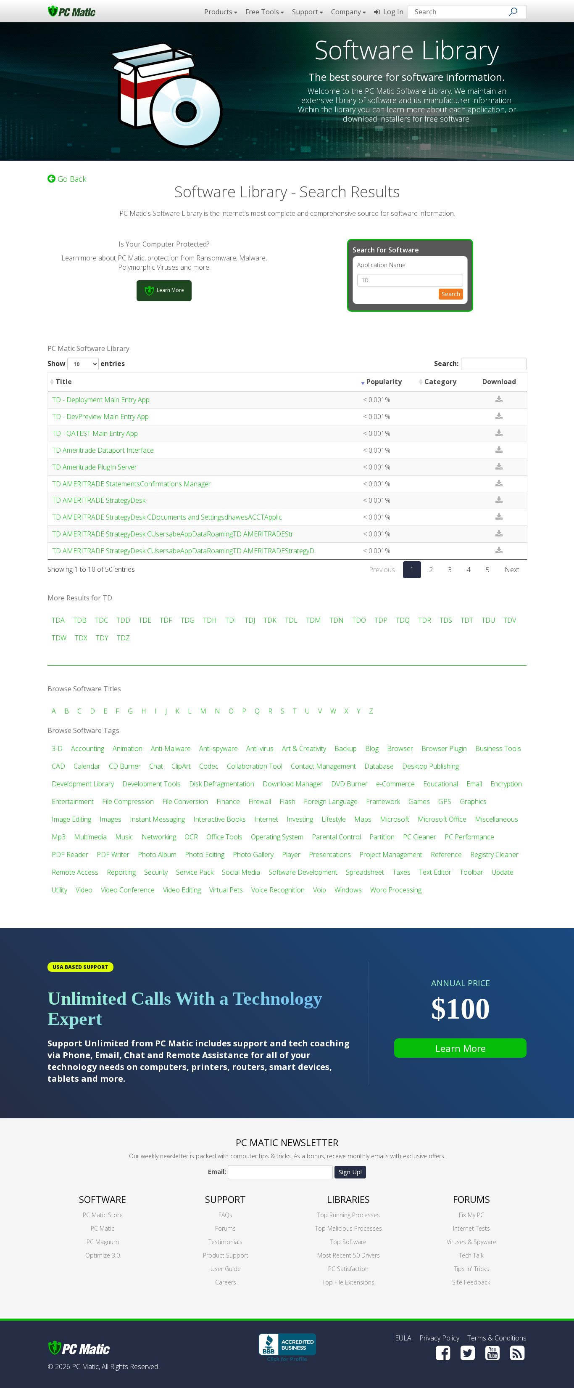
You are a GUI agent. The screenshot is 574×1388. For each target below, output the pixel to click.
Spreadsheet (365, 872)
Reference (446, 854)
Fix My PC (471, 1215)
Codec (209, 766)
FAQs (225, 1215)
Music (124, 836)
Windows (348, 889)
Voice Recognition (278, 889)
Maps (362, 819)
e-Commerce (395, 783)
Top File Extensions (348, 1282)
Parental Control (336, 836)
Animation (127, 748)
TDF (166, 620)
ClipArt (181, 766)
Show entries (86, 363)
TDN (336, 620)
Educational (440, 783)
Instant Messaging (157, 819)
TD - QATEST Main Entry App (95, 433)
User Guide (226, 1269)
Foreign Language (331, 801)
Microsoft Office (442, 819)
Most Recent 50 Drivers (348, 1255)
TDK (269, 620)
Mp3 (59, 836)
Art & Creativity (304, 748)
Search (451, 294)
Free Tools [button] (263, 11)
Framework (383, 801)
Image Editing (71, 819)
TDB (80, 620)
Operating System (277, 836)
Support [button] (306, 11)
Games (419, 801)
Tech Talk (471, 1255)
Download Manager (293, 783)
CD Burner (125, 766)
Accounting (87, 748)
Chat (156, 766)
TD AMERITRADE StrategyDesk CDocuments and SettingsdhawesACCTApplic (167, 517)
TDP (380, 620)
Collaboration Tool (254, 766)
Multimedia (90, 836)
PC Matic (102, 1228)
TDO (359, 620)
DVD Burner (349, 783)
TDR (424, 620)
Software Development (303, 872)
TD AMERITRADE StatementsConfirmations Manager (131, 483)
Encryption (506, 783)
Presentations (330, 854)
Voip (319, 889)
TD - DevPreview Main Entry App (100, 416)
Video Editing (182, 889)
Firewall (259, 801)
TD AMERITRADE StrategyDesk (98, 500)
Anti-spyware (218, 748)
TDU (488, 620)
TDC (101, 620)
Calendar (87, 766)
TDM (313, 620)
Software (102, 1199)
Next (512, 569)
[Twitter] (468, 1353)
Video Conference (128, 889)
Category (440, 381)
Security (156, 872)
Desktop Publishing (430, 766)
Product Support (225, 1255)
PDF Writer (113, 854)
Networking (159, 836)
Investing (300, 819)
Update (502, 872)
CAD (58, 766)
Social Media (241, 872)
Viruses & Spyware (471, 1242)
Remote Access (75, 872)
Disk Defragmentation (221, 783)
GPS (444, 801)
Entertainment (73, 801)
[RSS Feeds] (517, 1353)
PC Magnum (103, 1242)
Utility (59, 889)
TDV (509, 620)
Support (225, 1199)
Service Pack (194, 872)
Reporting (121, 872)
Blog (372, 748)
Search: (446, 363)
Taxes (401, 872)
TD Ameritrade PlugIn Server (94, 467)
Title (63, 381)
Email (474, 783)
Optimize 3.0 (102, 1255)
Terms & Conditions (497, 1338)
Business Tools (498, 748)
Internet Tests (471, 1228)
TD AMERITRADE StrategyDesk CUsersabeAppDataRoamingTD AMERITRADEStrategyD (183, 550)
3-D (57, 748)
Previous (382, 569)
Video (84, 889)
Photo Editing (204, 854)
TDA (58, 620)
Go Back (70, 179)
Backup (345, 748)
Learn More (460, 1048)
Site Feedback (471, 1282)
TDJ (250, 620)
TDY (102, 637)
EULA (403, 1338)
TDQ (403, 620)
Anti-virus (260, 748)
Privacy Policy (439, 1338)
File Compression (128, 801)
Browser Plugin (444, 748)
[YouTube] (492, 1353)
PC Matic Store (103, 1215)
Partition (382, 836)
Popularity (384, 381)
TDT (467, 620)
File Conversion (185, 801)
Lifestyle (333, 819)
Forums (225, 1228)
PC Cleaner (419, 836)
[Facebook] (443, 1353)
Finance (228, 801)
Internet (266, 819)
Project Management (390, 854)
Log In (391, 11)
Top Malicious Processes (348, 1228)
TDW (59, 637)
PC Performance (469, 836)
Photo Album (157, 854)
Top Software (348, 1242)
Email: (217, 1172)
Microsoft (394, 819)
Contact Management (323, 766)
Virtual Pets (226, 889)
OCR (191, 836)
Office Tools (224, 836)
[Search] (513, 12)
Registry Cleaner (494, 854)
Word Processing (395, 889)
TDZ (123, 637)
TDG (188, 620)
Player (291, 854)
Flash (287, 801)
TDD (123, 620)
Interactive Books (219, 819)
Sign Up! (350, 1172)
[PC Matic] (71, 10)
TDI (230, 620)
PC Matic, (86, 1366)
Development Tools (151, 783)
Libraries (348, 1199)
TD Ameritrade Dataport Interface (103, 450)
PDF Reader (70, 854)
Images (110, 819)
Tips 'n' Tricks (471, 1269)
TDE (145, 620)
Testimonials (225, 1242)
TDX (81, 637)
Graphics (473, 801)
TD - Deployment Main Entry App (101, 399)
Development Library (83, 783)
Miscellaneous (496, 819)
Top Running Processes (348, 1215)
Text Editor (435, 872)
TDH (210, 620)
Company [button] (347, 11)
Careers (225, 1282)
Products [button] (219, 11)
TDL (291, 620)
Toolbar (471, 872)
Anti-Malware (171, 748)
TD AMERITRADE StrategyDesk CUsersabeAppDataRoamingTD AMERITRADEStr (172, 534)
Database (379, 766)
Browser (400, 748)
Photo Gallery (253, 854)
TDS (446, 620)
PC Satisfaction (348, 1269)
